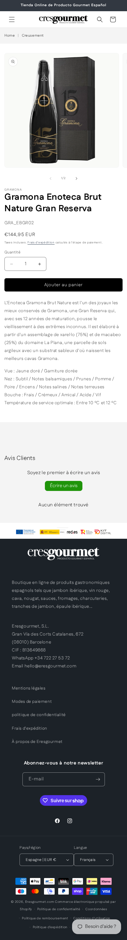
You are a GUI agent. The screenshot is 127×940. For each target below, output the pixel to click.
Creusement (33, 35)
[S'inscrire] (98, 779)
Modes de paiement (32, 702)
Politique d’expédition (50, 927)
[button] (11, 19)
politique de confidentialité (39, 715)
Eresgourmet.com (39, 902)
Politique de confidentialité (58, 909)
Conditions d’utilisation (91, 918)
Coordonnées (96, 909)
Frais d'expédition (41, 242)
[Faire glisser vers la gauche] (50, 178)
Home (9, 35)
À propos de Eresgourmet (37, 742)
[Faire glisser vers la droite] (76, 178)
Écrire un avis (63, 485)
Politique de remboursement (45, 918)
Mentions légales (28, 688)
